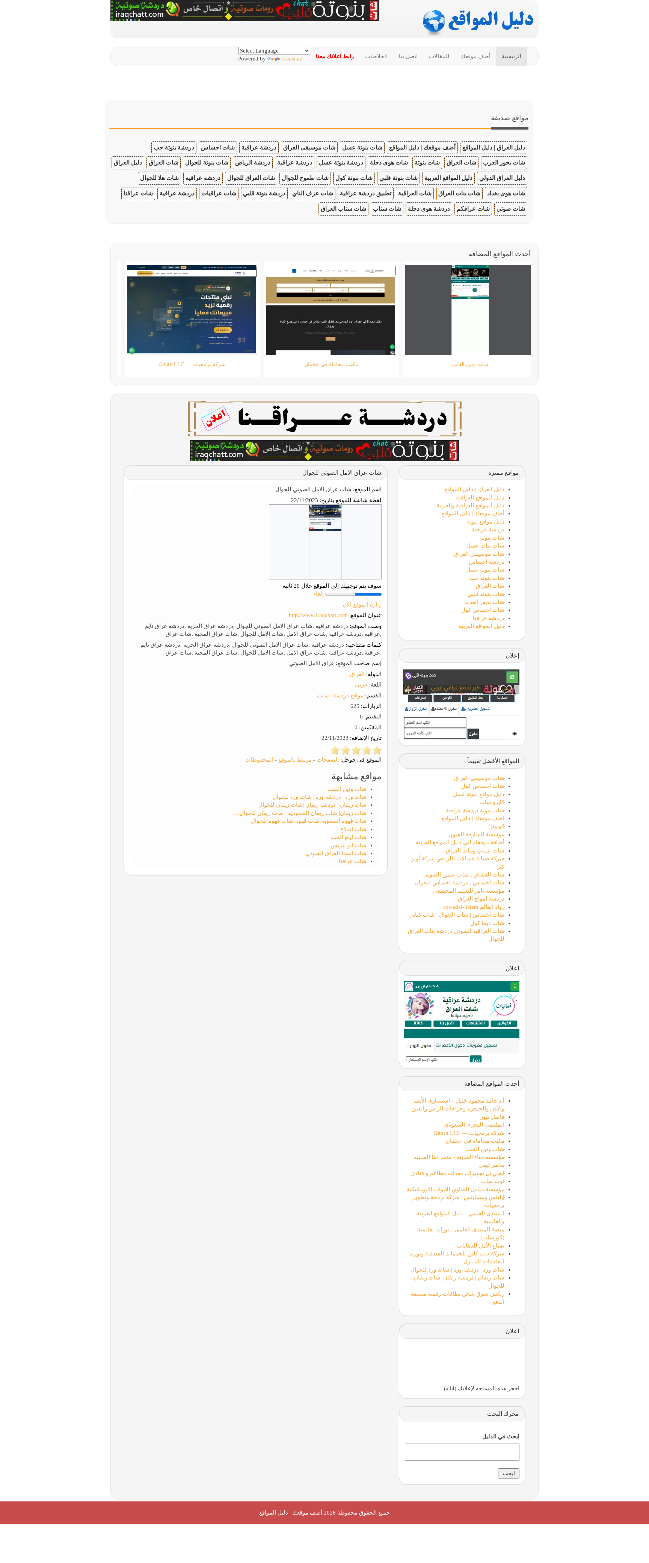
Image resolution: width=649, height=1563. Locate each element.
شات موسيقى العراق (309, 147)
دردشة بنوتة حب (174, 147)
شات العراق (461, 162)
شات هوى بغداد (506, 193)
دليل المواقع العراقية (480, 498)
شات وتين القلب (347, 789)
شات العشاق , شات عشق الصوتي (463, 875)
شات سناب (387, 208)
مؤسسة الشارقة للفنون (476, 834)
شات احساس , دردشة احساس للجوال (459, 883)
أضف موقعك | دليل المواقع (422, 147)
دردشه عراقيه (203, 178)
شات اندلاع (353, 829)
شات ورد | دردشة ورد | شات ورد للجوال (320, 797)
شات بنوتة (427, 162)
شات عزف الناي (312, 193)
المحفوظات (259, 760)
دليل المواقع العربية (448, 178)
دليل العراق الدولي (502, 178)
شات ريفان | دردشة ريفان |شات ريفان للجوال (312, 805)
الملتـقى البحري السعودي (474, 1125)
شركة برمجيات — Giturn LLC (468, 1133)
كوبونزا (496, 826)
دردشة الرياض (252, 162)
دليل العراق (128, 162)
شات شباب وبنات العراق (475, 851)
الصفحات (328, 760)
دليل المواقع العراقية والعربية (470, 505)
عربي (361, 685)
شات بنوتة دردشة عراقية (475, 810)
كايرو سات (491, 802)
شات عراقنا (138, 193)
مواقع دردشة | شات (340, 695)
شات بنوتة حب (486, 578)
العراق (357, 674)
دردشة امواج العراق (481, 899)
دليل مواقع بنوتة (485, 522)
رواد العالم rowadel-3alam (474, 907)
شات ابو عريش (349, 845)
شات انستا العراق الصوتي (336, 853)
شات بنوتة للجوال (206, 162)
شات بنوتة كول (354, 178)
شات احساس (218, 147)
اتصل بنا (408, 56)
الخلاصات (376, 56)
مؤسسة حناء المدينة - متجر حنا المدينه (459, 1157)
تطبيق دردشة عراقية (365, 193)
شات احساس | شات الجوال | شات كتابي (456, 915)
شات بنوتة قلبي (398, 178)
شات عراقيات (218, 193)
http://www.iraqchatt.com (318, 615)
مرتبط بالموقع (295, 760)
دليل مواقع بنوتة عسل (478, 794)
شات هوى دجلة (389, 162)
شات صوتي (511, 208)
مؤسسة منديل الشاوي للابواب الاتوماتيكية (455, 1189)
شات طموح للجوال (305, 178)
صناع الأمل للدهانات (480, 1246)
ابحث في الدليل (500, 1436)
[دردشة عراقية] (324, 450)
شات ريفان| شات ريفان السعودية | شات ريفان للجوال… (300, 813)
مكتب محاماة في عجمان (475, 1141)
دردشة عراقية (258, 147)
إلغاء (318, 594)
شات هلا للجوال (159, 178)
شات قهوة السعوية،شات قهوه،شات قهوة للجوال (309, 821)
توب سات (492, 1181)
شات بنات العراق (459, 193)
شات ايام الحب (349, 837)
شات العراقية (415, 193)
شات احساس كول (482, 610)
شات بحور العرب (504, 162)
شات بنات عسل (485, 546)
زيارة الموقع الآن (362, 605)
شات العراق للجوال (251, 178)
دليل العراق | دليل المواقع (493, 147)
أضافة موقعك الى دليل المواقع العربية (460, 842)
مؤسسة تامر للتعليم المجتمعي (468, 891)
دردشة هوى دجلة (429, 208)
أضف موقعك (475, 56)
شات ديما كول (487, 923)
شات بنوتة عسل (362, 147)
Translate (291, 59)
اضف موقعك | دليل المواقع (472, 818)
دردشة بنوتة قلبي (264, 193)
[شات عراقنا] (325, 418)
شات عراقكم (473, 208)
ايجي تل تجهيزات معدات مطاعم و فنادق (457, 1173)
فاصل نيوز (492, 1117)
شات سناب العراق (343, 208)
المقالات (439, 56)
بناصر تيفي (491, 1165)
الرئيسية (511, 56)
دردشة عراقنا (488, 618)
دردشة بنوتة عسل (341, 162)
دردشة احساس (486, 562)
